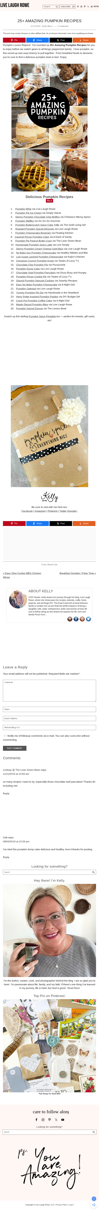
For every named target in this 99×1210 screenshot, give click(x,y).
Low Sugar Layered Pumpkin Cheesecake (39, 256)
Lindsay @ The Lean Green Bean (21, 770)
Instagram (40, 511)
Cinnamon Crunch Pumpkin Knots (35, 260)
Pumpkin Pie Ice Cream (28, 213)
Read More (73, 988)
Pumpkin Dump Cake (28, 268)
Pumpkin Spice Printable (42, 316)
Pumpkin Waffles (24, 221)
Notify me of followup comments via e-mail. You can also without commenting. (46, 737)
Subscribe (66, 7)
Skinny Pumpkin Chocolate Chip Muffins (37, 217)
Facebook (27, 511)
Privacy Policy (61, 1205)
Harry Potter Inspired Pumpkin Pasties (37, 296)
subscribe (75, 735)
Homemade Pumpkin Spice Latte (33, 244)
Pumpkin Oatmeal (26, 288)
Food (44, 564)
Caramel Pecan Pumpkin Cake (32, 237)
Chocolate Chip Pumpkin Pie (32, 264)
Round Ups (52, 564)
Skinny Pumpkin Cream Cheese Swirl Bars (39, 248)
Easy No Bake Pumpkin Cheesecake (36, 284)
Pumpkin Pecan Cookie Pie (31, 276)
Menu (96, 6)
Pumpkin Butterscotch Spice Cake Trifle (37, 225)
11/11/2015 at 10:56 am (16, 774)
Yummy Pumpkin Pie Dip (30, 292)
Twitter (63, 511)
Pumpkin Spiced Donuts (29, 308)
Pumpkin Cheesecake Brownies (33, 233)
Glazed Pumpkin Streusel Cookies (35, 280)
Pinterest (52, 511)
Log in (71, 1205)
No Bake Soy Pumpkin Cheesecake (36, 252)
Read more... (41, 614)
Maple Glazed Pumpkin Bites (32, 304)
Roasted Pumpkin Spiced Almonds (34, 229)
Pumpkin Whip (23, 209)
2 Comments (62, 26)
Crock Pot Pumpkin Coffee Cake (34, 300)
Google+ (72, 511)
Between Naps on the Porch (57, 515)
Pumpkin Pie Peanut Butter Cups (33, 240)
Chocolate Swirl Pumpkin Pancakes (36, 272)
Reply (6, 793)
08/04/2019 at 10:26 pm (16, 841)
